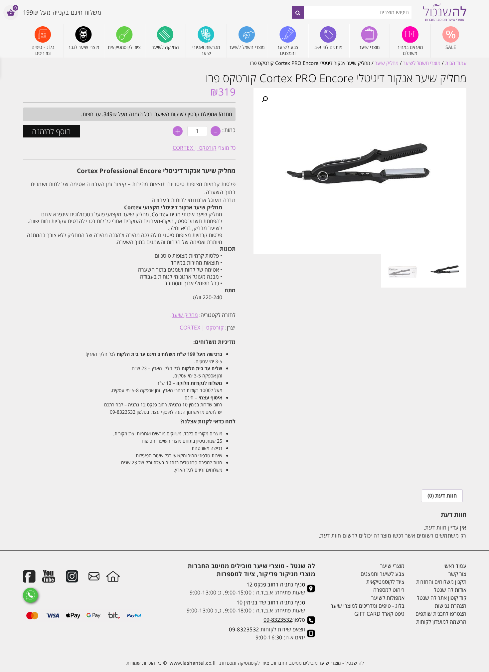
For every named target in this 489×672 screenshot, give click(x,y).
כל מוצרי (204, 147)
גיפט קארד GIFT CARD (379, 613)
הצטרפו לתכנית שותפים (440, 613)
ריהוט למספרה (389, 589)
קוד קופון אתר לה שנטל (441, 597)
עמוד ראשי (454, 565)
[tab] (442, 495)
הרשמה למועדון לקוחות (441, 621)
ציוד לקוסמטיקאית (385, 581)
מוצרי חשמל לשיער (421, 63)
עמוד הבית (455, 63)
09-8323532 (277, 619)
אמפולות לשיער (388, 597)
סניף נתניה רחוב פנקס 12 (275, 584)
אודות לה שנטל (450, 589)
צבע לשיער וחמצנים (383, 573)
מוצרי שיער (392, 565)
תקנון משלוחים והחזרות (441, 581)
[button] (265, 99)
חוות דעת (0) (442, 495)
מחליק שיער (387, 63)
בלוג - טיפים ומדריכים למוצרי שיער (368, 605)
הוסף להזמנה (51, 131)
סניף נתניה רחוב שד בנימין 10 (271, 602)
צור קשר (457, 573)
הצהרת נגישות (450, 605)
